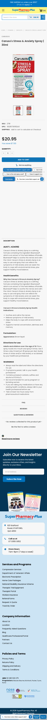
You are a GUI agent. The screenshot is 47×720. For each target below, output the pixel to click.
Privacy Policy (8, 658)
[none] (23, 76)
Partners (5, 639)
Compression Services (11, 569)
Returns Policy (8, 662)
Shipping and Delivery (11, 666)
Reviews (23, 409)
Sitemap (30, 713)
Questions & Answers (23, 415)
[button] (23, 426)
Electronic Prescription (11, 577)
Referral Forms (8, 598)
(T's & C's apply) (23, 5)
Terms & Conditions (10, 669)
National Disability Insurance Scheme (18, 584)
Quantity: (6, 149)
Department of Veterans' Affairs (16, 573)
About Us (6, 621)
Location (6, 625)
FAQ (23, 402)
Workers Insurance (10, 595)
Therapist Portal (9, 591)
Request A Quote (9, 602)
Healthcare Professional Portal (15, 636)
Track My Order (8, 606)
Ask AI (35, 17)
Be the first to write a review (23, 427)
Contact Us (7, 643)
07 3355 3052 (14, 540)
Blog (4, 632)
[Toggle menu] (3, 10)
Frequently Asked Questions (14, 628)
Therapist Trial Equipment (13, 588)
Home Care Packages (11, 580)
